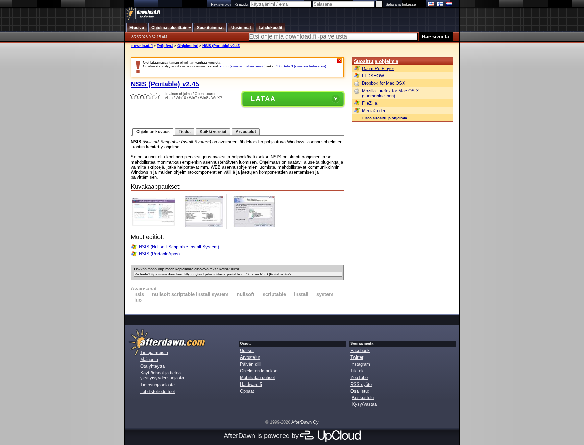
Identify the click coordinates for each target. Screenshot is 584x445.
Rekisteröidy (221, 4)
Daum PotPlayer (378, 68)
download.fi (142, 46)
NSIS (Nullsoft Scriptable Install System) (179, 246)
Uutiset (247, 350)
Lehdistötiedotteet (157, 391)
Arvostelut (246, 131)
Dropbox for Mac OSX (383, 83)
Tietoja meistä (154, 352)
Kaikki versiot (213, 131)
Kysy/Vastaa (364, 404)
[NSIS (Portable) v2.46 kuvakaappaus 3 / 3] (256, 227)
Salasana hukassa (401, 4)
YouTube (359, 377)
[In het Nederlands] (449, 4)
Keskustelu (363, 397)
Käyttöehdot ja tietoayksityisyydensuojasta (162, 375)
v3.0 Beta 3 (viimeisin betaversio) (300, 66)
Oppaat (247, 391)
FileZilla (369, 103)
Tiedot (185, 131)
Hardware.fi (251, 384)
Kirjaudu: (242, 4)
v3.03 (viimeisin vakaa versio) (242, 66)
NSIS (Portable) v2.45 (221, 46)
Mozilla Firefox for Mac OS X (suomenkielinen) (390, 93)
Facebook (360, 350)
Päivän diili (250, 364)
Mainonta (149, 359)
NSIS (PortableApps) (159, 253)
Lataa (263, 98)
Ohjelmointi (187, 46)
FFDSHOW (373, 75)
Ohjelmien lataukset (259, 370)
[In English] (431, 4)
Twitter (356, 357)
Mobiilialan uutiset (257, 377)
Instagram (360, 364)
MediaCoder (373, 110)
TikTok (357, 370)
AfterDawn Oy (305, 422)
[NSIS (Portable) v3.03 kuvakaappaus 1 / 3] (155, 227)
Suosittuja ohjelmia (376, 61)
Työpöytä (165, 46)
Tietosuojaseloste (157, 384)
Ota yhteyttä (152, 366)
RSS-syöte (361, 384)
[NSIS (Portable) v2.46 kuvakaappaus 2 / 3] (205, 227)
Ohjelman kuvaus (153, 131)
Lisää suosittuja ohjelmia (384, 118)
